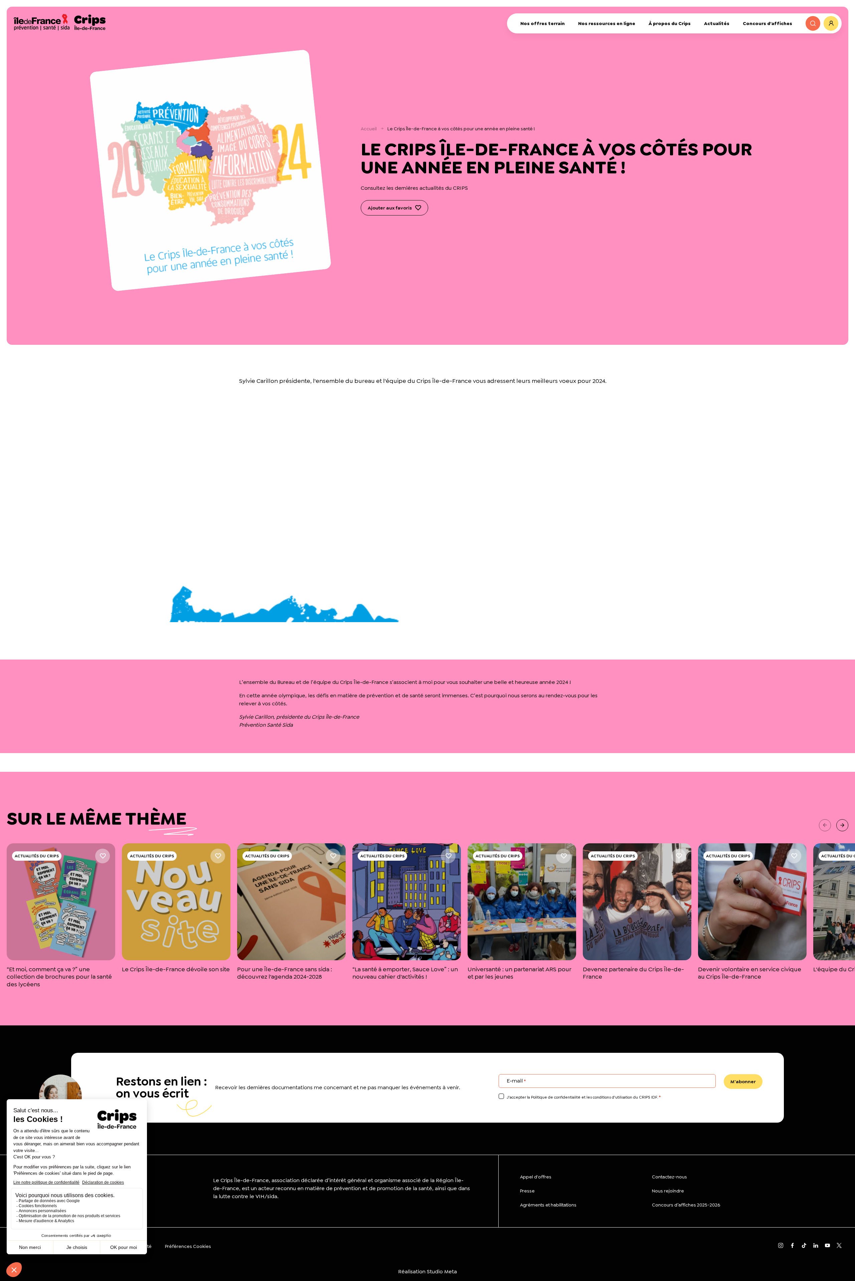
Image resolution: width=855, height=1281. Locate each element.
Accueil (369, 129)
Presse (527, 1191)
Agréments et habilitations (548, 1205)
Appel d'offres (535, 1177)
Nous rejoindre (668, 1191)
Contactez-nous (669, 1177)
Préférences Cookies (188, 1246)
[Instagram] (780, 1246)
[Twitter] (839, 1246)
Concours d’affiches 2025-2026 (686, 1205)
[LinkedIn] (815, 1246)
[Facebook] (792, 1246)
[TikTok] (804, 1246)
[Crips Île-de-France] (59, 21)
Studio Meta (442, 1271)
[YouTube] (827, 1246)
